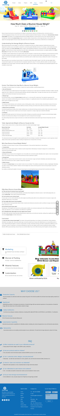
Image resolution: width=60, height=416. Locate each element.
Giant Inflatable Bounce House (23, 234)
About (22, 395)
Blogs (22, 401)
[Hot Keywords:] (51, 3)
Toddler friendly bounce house (9, 234)
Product (22, 393)
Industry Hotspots (24, 406)
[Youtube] (7, 400)
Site (44, 26)
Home (22, 391)
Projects (22, 397)
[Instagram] (9, 400)
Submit (49, 401)
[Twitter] (4, 400)
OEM (22, 399)
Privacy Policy (23, 404)
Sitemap (44, 414)
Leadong (41, 414)
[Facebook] (2, 400)
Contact (22, 403)
